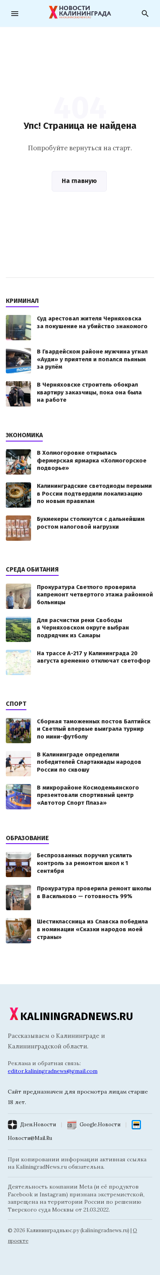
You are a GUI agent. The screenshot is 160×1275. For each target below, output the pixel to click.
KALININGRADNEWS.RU (76, 1016)
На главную (79, 181)
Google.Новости (100, 1124)
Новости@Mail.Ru (30, 1138)
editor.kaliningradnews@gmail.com (52, 1071)
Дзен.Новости (38, 1124)
